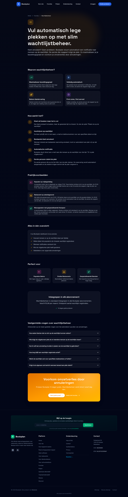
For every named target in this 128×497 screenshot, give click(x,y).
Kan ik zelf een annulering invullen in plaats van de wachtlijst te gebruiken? (54, 346)
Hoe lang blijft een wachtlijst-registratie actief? (44, 352)
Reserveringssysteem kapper (47, 450)
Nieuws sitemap (105, 490)
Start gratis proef (55, 395)
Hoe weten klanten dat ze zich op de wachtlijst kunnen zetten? (50, 333)
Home (29, 15)
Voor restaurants (43, 456)
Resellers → (69, 457)
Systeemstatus (70, 446)
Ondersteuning (67, 4)
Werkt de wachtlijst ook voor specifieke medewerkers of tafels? (50, 359)
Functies (49, 4)
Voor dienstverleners (44, 459)
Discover (41, 481)
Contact (78, 4)
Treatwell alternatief (44, 475)
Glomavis (34, 490)
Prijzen (58, 4)
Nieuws (41, 478)
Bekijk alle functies (71, 395)
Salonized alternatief (44, 471)
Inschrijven (88, 425)
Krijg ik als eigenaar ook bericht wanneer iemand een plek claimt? (50, 365)
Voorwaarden (70, 453)
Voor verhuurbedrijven (45, 462)
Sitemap (96, 490)
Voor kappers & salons (45, 446)
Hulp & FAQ (69, 440)
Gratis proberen (105, 4)
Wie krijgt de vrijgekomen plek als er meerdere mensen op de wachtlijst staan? (55, 339)
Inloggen (93, 4)
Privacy (68, 450)
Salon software (43, 453)
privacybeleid (75, 428)
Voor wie (40, 4)
